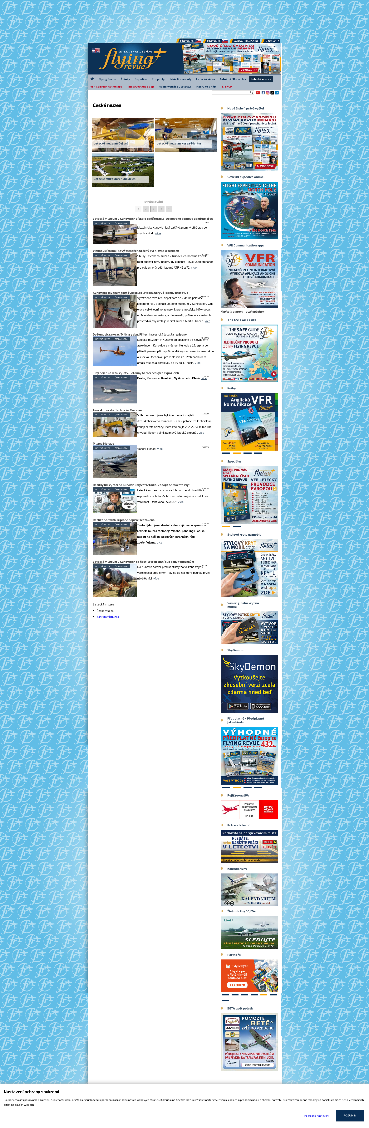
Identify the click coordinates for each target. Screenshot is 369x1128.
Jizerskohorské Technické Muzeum (117, 410)
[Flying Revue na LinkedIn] (277, 94)
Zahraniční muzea (108, 616)
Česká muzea (121, 223)
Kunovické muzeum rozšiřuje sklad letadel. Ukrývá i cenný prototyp (140, 292)
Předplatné (215, 42)
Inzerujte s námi (206, 86)
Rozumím (350, 1115)
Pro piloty (158, 79)
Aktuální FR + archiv (233, 79)
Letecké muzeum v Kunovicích (114, 178)
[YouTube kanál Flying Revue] (257, 94)
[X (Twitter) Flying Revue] (272, 94)
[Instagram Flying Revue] (267, 94)
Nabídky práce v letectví (175, 86)
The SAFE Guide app (140, 86)
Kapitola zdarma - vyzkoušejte (242, 311)
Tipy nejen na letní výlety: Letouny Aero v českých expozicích (136, 373)
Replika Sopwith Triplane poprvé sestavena (124, 520)
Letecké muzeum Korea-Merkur (179, 143)
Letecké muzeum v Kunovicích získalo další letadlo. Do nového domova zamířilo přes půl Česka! (153, 220)
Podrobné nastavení (316, 1115)
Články (125, 79)
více (158, 233)
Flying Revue (107, 79)
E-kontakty (274, 42)
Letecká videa (205, 79)
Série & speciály (180, 79)
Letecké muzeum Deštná (111, 143)
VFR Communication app (106, 86)
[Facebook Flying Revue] (263, 94)
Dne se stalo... (258, 903)
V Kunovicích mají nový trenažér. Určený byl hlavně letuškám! (136, 250)
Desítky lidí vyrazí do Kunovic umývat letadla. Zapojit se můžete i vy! (141, 485)
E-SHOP (227, 86)
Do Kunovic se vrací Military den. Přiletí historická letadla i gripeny (140, 334)
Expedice (141, 79)
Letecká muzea (102, 223)
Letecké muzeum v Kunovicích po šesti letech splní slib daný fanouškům (143, 561)
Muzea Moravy (103, 443)
